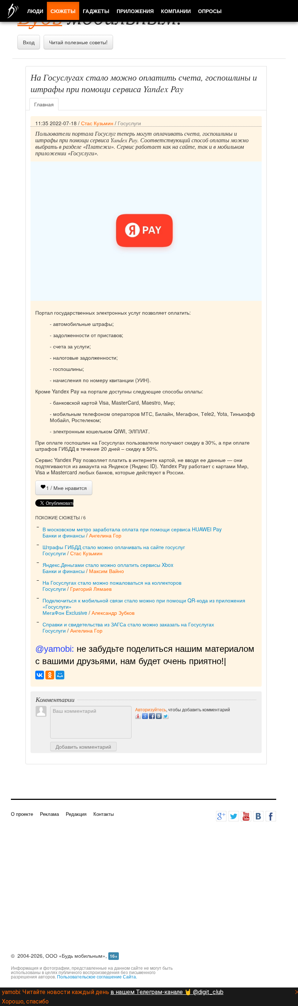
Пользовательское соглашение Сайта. (97, 976)
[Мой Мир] (60, 675)
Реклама (49, 813)
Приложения (135, 11)
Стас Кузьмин (97, 123)
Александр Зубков (113, 612)
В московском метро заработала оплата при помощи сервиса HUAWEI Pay (132, 529)
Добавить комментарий (83, 746)
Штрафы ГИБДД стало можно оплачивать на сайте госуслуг (114, 547)
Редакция (76, 813)
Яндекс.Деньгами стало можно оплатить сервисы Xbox (108, 564)
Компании (176, 11)
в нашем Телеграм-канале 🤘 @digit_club (167, 992)
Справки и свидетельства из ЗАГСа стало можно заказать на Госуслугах (128, 624)
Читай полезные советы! (78, 42)
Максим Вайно (106, 570)
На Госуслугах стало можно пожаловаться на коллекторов (112, 582)
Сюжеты (63, 11)
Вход (29, 42)
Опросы (210, 11)
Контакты (103, 813)
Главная (44, 104)
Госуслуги (129, 123)
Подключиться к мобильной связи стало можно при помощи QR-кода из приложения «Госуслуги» (144, 603)
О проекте (22, 813)
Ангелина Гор (105, 535)
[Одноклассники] (49, 675)
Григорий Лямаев (91, 588)
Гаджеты (96, 11)
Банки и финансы (64, 535)
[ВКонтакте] (39, 675)
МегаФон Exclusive (65, 612)
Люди (35, 11)
